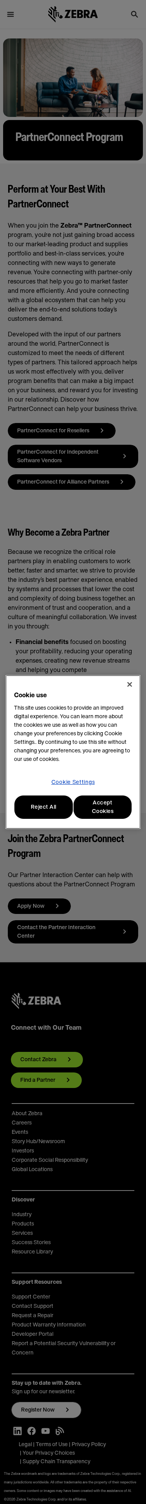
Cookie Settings (73, 782)
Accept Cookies (103, 807)
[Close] (129, 684)
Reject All (43, 807)
